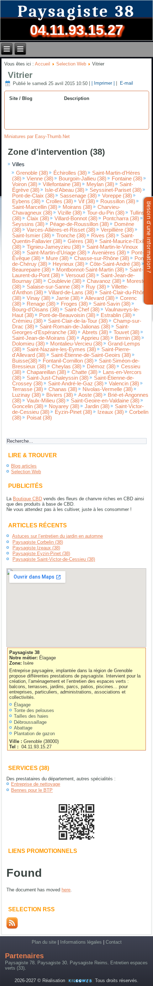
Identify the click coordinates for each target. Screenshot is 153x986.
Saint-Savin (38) (112, 304)
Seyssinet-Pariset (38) (116, 190)
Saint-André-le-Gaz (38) (76, 383)
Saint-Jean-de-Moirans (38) (44, 338)
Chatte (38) (84, 372)
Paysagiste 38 (76, 11)
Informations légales (81, 942)
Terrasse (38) (27, 389)
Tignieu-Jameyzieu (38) (54, 247)
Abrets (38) (95, 332)
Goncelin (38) (27, 406)
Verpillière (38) (117, 230)
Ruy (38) (96, 287)
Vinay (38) (39, 298)
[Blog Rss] (12, 927)
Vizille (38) (70, 213)
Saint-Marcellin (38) (34, 207)
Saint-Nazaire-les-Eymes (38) (61, 349)
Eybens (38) (26, 201)
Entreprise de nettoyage (35, 784)
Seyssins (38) (28, 224)
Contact (114, 942)
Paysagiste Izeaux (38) (36, 547)
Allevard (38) (100, 298)
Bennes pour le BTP (32, 790)
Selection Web (71, 64)
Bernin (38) (128, 338)
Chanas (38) (62, 389)
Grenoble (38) (32, 173)
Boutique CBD (27, 498)
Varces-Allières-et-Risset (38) (61, 230)
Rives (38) (103, 235)
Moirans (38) (77, 207)
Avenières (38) (109, 252)
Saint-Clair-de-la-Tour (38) (78, 321)
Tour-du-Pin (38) (106, 213)
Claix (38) (38, 218)
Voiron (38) (24, 184)
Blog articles (24, 466)
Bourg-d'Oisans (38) (35, 309)
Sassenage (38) (78, 196)
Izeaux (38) (110, 412)
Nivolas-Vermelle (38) (108, 389)
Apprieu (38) (95, 338)
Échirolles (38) (70, 173)
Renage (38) (41, 304)
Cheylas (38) (66, 366)
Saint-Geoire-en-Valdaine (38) (105, 401)
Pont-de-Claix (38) (33, 196)
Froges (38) (74, 304)
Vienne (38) (40, 178)
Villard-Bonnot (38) (75, 218)
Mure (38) (57, 258)
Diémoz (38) (101, 366)
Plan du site (44, 942)
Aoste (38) (90, 395)
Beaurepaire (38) (31, 270)
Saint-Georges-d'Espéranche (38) (70, 329)
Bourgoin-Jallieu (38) (82, 178)
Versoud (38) (80, 275)
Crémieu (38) (27, 321)
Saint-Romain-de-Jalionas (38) (74, 326)
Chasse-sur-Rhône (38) (101, 258)
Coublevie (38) (64, 281)
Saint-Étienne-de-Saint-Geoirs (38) (91, 355)
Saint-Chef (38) (82, 309)
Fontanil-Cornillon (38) (68, 361)
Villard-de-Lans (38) (71, 292)
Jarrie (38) (68, 298)
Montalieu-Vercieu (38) (76, 344)
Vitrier (20, 75)
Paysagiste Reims (88, 962)
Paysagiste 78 (20, 962)
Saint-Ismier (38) (31, 235)
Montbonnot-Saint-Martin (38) (90, 270)
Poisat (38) (39, 418)
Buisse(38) (24, 361)
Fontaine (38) (127, 178)
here (66, 889)
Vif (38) (86, 201)
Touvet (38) (126, 332)
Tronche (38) (71, 235)
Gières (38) (81, 241)
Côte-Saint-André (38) (115, 264)
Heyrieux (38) (68, 264)
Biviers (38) (59, 395)
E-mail (125, 83)
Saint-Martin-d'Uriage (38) (56, 252)
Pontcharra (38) (121, 218)
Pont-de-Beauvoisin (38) (67, 315)
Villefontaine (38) (62, 184)
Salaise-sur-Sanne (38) (53, 287)
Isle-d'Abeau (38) (64, 190)
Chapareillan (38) (46, 372)
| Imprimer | (103, 83)
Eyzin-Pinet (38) (73, 412)
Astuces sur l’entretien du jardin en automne (57, 536)
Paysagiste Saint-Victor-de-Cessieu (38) (53, 559)
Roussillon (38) (117, 201)
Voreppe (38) (117, 196)
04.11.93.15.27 (76, 30)
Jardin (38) (97, 406)
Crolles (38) (59, 201)
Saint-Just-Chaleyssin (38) (58, 378)
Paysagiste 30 (52, 962)
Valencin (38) (124, 383)
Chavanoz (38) (104, 281)
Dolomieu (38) (28, 344)
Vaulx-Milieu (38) (46, 401)
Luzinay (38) (26, 395)
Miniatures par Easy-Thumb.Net (37, 136)
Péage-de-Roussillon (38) (79, 224)
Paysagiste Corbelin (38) (37, 542)
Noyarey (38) (64, 406)
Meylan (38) (100, 184)
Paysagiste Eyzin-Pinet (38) (41, 553)
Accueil (42, 64)
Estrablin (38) (116, 315)
